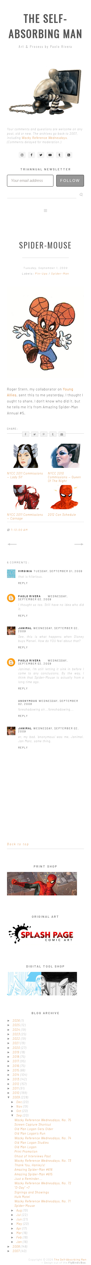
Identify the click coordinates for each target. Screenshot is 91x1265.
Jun (19, 1219)
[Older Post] (79, 544)
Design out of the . (65, 1262)
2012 (16, 1084)
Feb (19, 1237)
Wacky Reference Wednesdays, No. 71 (42, 1201)
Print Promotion (26, 1151)
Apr (19, 1228)
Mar (19, 1233)
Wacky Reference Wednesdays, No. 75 (42, 1120)
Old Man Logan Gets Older (33, 1129)
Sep (19, 1115)
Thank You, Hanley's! (29, 1165)
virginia (25, 571)
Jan (19, 1242)
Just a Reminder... (28, 1179)
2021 (16, 1043)
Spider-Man (60, 273)
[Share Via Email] (62, 434)
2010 (16, 1093)
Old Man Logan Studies (31, 1142)
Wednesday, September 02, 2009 (43, 598)
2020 (17, 1048)
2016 (16, 1066)
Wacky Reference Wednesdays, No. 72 (42, 1183)
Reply (23, 583)
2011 (16, 1088)
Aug (19, 1210)
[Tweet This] (34, 434)
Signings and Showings (31, 1192)
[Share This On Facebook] (25, 434)
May (19, 1224)
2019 (16, 1052)
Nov (19, 1106)
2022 (17, 1038)
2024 (17, 1030)
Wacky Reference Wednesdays (44, 138)
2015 (16, 1070)
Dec (19, 1102)
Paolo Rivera (29, 596)
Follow (70, 181)
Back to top (18, 844)
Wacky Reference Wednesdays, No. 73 (42, 1160)
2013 (16, 1079)
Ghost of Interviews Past (32, 1156)
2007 (17, 1251)
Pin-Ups (42, 273)
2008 (17, 1246)
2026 (17, 1020)
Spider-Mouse (24, 1206)
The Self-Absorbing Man (46, 26)
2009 (17, 1097)
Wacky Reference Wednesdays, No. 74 (42, 1138)
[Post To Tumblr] (52, 434)
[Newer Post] (12, 544)
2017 (16, 1061)
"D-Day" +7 (22, 1187)
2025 (17, 1025)
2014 (16, 1075)
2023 (17, 1034)
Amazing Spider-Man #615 (33, 1174)
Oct (19, 1111)
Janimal (25, 628)
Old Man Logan (25, 1147)
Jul (19, 1215)
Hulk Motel (22, 1197)
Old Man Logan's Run (30, 1133)
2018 (16, 1057)
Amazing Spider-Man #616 (33, 1169)
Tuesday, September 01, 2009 (58, 571)
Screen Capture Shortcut (32, 1124)
